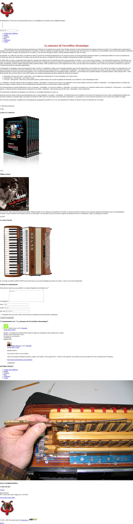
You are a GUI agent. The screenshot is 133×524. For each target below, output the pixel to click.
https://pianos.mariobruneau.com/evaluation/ (19, 359)
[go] (18, 30)
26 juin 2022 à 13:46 (13, 347)
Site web (2, 311)
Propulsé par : (25, 520)
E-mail (2, 308)
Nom (2, 304)
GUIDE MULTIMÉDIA (11, 370)
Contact (6, 378)
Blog (5, 374)
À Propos (6, 373)
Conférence (7, 376)
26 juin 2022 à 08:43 (9, 330)
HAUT (2, 523)
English (6, 371)
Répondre (24, 328)
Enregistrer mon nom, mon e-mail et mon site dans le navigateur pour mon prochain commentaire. (30, 314)
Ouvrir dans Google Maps (7, 497)
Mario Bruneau (16, 346)
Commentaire (4, 301)
